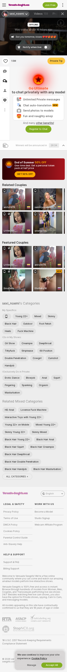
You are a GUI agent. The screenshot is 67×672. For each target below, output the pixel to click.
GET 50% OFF (25, 174)
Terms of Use (10, 518)
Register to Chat (38, 129)
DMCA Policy (10, 524)
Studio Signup (42, 518)
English (50, 493)
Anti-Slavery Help (12, 544)
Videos (41, 13)
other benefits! (45, 123)
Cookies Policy (11, 531)
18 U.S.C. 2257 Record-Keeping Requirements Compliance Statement (26, 642)
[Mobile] (6, 316)
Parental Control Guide (15, 537)
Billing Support (11, 568)
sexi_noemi (10, 303)
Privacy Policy (11, 511)
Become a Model (44, 511)
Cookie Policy (39, 658)
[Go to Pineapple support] (6, 629)
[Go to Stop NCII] (24, 629)
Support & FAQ (11, 562)
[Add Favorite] (5, 61)
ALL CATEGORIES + (17, 476)
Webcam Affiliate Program (49, 524)
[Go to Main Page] (21, 5)
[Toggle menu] (4, 5)
